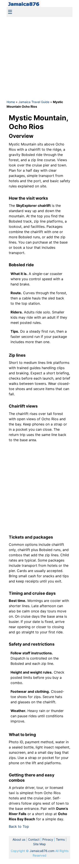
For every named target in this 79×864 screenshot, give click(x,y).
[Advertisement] (39, 58)
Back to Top (19, 826)
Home (11, 102)
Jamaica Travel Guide (33, 102)
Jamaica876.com (42, 851)
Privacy (47, 839)
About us (19, 839)
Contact (34, 839)
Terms (60, 839)
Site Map (39, 844)
